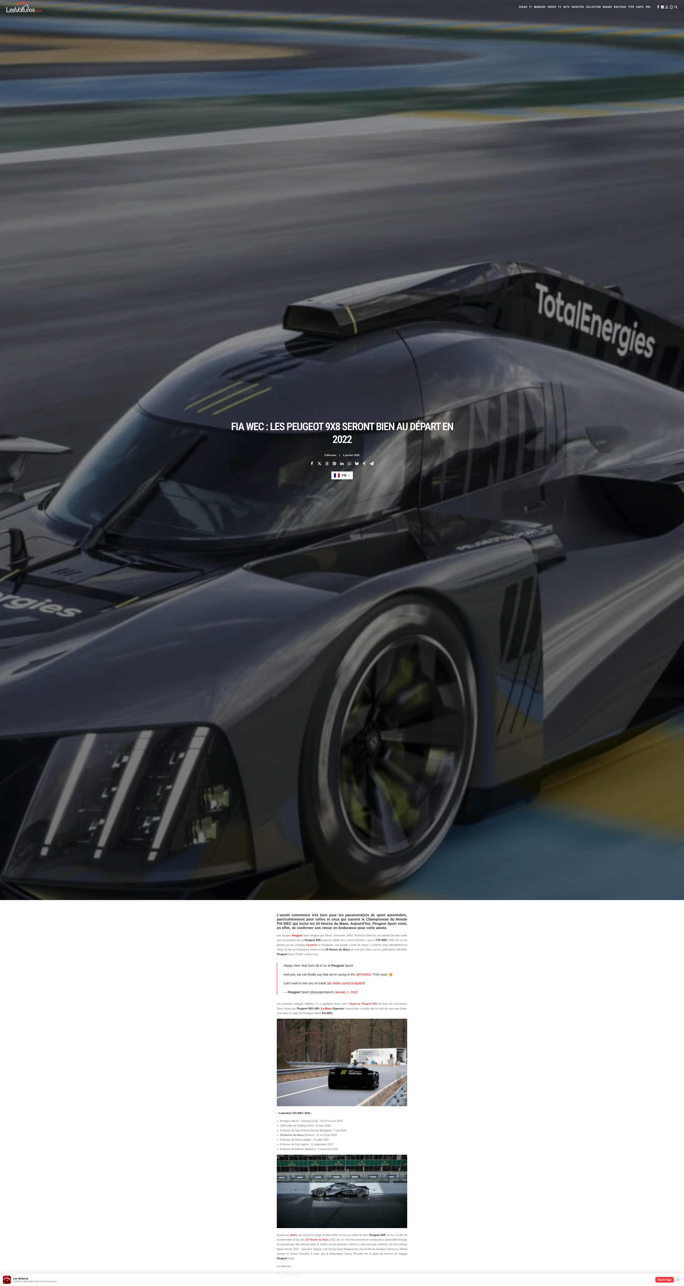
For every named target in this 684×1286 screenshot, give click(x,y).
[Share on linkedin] (341, 463)
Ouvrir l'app (664, 1279)
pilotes (293, 1234)
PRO (648, 7)
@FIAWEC (364, 974)
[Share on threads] (326, 463)
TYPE (631, 7)
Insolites (577, 7)
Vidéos (552, 7)
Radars (607, 7)
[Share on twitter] (319, 463)
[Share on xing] (364, 463)
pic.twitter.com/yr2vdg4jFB (346, 983)
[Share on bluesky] (356, 463)
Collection (593, 7)
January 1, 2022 (346, 992)
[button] (658, 7)
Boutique (620, 7)
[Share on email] (371, 463)
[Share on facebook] (311, 463)
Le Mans (326, 1008)
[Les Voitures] (24, 7)
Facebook (311, 944)
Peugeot (297, 935)
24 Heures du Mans (317, 1239)
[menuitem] (523, 7)
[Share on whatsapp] (349, 463)
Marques (540, 7)
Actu (566, 7)
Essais (523, 7)
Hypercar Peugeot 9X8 (363, 1003)
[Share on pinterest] (334, 463)
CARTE (640, 7)
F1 (530, 7)
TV (559, 7)
